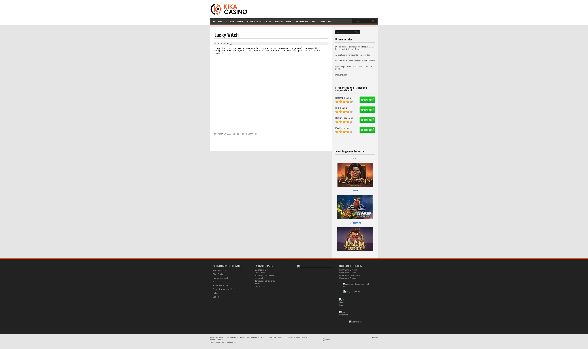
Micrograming (355, 223)
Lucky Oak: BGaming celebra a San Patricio (355, 61)
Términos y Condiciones (265, 281)
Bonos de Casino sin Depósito (225, 289)
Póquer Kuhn (341, 75)
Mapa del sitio (261, 278)
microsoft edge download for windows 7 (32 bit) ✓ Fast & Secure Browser (354, 48)
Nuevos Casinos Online (223, 278)
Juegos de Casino (220, 270)
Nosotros (258, 284)
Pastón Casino (342, 128)
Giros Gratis (218, 274)
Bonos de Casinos (220, 286)
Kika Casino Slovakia (348, 270)
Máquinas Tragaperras (264, 275)
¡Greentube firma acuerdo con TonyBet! (352, 55)
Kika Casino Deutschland (349, 275)
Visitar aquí (367, 100)
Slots (215, 282)
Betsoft (355, 191)
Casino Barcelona (344, 118)
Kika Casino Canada (347, 278)
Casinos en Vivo (262, 270)
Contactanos (260, 286)
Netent (355, 158)
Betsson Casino (343, 98)
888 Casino (341, 108)
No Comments (251, 134)
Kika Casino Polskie (347, 273)
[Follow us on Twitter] (326, 342)
